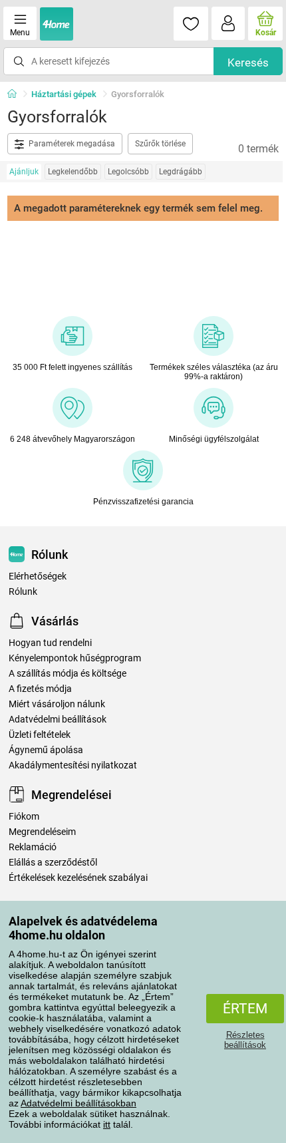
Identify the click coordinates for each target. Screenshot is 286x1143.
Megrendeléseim (42, 832)
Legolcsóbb (128, 171)
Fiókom (24, 817)
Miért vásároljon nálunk (57, 704)
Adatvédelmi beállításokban (78, 1103)
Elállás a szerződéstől (53, 863)
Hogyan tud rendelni (50, 643)
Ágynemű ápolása (46, 750)
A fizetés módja (40, 689)
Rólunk (23, 592)
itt (106, 1124)
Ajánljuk (24, 171)
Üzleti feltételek (40, 735)
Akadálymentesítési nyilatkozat (73, 765)
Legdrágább (180, 171)
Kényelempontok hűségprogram (75, 658)
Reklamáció (33, 847)
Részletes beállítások (245, 1040)
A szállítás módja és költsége (67, 674)
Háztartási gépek (63, 94)
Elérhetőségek (38, 576)
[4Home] (16, 94)
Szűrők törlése (160, 143)
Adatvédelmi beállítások (57, 720)
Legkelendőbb (73, 171)
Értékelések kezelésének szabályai (78, 878)
